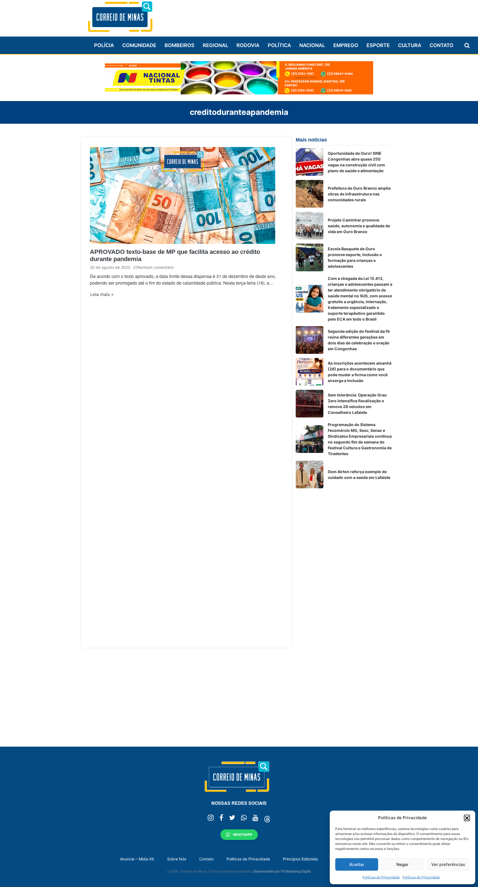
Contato (441, 45)
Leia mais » (102, 294)
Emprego (345, 45)
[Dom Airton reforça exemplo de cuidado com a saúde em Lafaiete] (309, 474)
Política (279, 45)
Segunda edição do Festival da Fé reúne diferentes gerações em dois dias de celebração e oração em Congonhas (359, 340)
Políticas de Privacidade (381, 877)
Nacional (312, 45)
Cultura (409, 45)
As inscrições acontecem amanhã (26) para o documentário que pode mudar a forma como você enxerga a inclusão (359, 372)
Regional (215, 45)
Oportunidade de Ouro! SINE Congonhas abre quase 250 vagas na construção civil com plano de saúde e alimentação (356, 162)
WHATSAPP (242, 834)
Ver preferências (448, 864)
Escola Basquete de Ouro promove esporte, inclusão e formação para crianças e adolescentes (355, 257)
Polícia (104, 45)
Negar (402, 864)
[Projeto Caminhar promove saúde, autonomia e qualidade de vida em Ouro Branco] (309, 225)
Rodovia (248, 45)
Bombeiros (179, 45)
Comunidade (139, 45)
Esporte (378, 45)
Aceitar (356, 864)
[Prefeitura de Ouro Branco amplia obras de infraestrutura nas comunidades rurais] (309, 194)
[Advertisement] (292, 15)
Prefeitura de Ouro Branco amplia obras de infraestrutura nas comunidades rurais (359, 194)
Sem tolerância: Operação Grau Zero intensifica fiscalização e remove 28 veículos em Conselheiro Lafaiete (357, 404)
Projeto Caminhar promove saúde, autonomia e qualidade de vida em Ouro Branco (359, 226)
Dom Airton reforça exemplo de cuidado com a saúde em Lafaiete (359, 474)
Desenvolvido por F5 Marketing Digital (282, 871)
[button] (467, 818)
